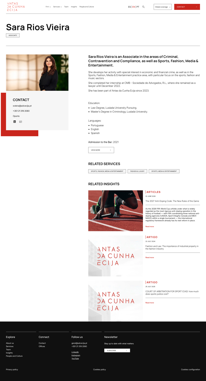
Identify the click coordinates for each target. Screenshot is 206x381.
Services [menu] (56, 7)
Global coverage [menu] (161, 7)
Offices (42, 346)
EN (133, 7)
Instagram (76, 355)
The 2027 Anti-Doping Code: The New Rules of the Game (172, 201)
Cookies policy (99, 369)
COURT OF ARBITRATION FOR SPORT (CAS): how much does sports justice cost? (172, 292)
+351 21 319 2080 (21, 111)
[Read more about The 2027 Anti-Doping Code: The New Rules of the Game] (115, 210)
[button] (143, 7)
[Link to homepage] (17, 7)
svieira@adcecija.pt (22, 105)
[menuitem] (66, 7)
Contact (42, 343)
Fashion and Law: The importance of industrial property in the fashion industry (171, 247)
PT (138, 7)
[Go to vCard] (20, 121)
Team (8, 349)
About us (10, 343)
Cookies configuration (190, 369)
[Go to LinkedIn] (14, 121)
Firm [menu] (47, 7)
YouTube (75, 358)
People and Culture (14, 356)
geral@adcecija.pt (79, 343)
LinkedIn (75, 352)
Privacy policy (12, 369)
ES (129, 7)
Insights (9, 353)
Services (9, 346)
